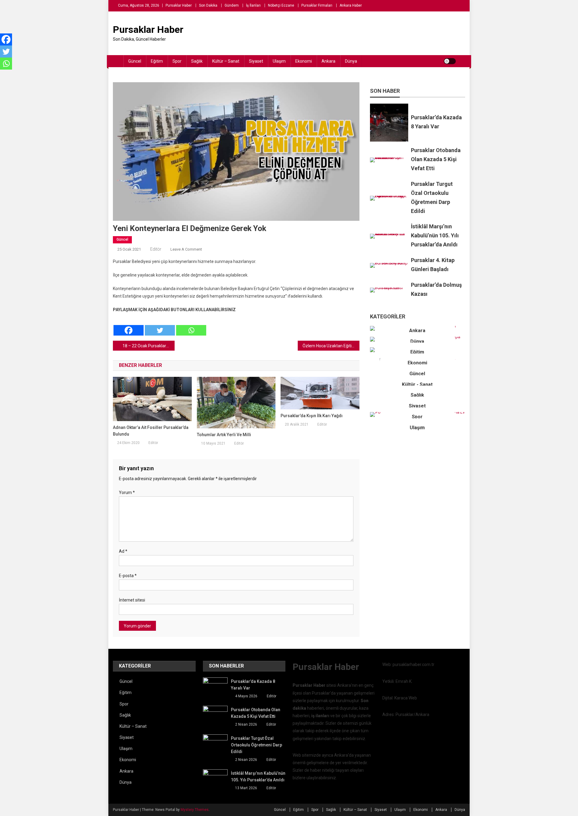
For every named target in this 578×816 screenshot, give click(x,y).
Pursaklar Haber (179, 5)
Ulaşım (279, 61)
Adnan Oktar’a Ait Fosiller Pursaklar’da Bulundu (150, 430)
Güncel (134, 61)
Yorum (127, 492)
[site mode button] (450, 61)
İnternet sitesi (132, 600)
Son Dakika (208, 5)
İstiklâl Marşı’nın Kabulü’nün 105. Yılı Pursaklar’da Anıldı (435, 235)
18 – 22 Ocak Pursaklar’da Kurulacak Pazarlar (149, 345)
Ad (123, 551)
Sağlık (197, 61)
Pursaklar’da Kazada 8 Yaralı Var (253, 684)
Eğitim (157, 61)
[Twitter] (160, 325)
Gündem (232, 5)
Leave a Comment (186, 249)
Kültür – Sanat (225, 61)
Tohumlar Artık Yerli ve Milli (224, 434)
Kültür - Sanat (417, 384)
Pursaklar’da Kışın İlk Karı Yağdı (312, 415)
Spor (177, 61)
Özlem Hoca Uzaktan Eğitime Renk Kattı (331, 345)
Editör (155, 249)
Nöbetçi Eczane (281, 5)
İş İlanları (253, 5)
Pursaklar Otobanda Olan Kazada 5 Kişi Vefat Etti (436, 159)
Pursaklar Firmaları (316, 5)
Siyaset (256, 61)
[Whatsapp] (191, 325)
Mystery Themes (195, 810)
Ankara (328, 61)
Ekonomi (303, 61)
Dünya (351, 61)
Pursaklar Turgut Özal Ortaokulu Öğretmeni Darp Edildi (256, 745)
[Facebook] (128, 325)
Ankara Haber (351, 5)
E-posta (128, 575)
